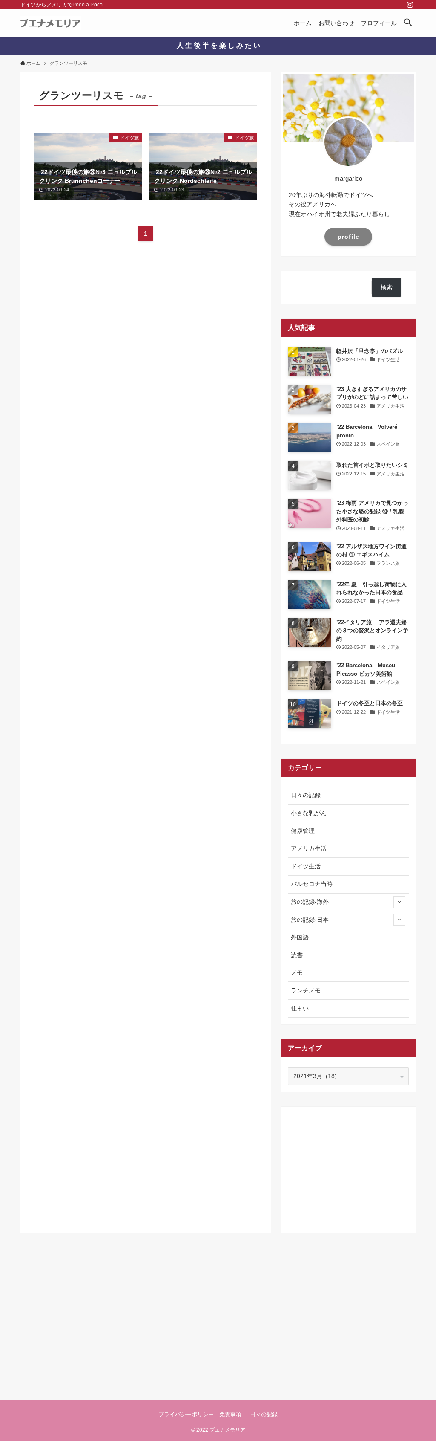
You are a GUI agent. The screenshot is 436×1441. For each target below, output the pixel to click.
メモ (297, 972)
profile (348, 236)
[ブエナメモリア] (50, 23)
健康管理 (303, 831)
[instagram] (410, 4)
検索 (387, 287)
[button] (408, 23)
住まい (300, 1008)
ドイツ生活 (306, 866)
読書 (297, 955)
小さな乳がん (309, 813)
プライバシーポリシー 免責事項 (199, 1414)
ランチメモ (306, 990)
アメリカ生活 (309, 848)
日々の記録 (306, 795)
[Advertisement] (348, 1167)
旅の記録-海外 (310, 901)
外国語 (300, 937)
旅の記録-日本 (310, 919)
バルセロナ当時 (312, 883)
